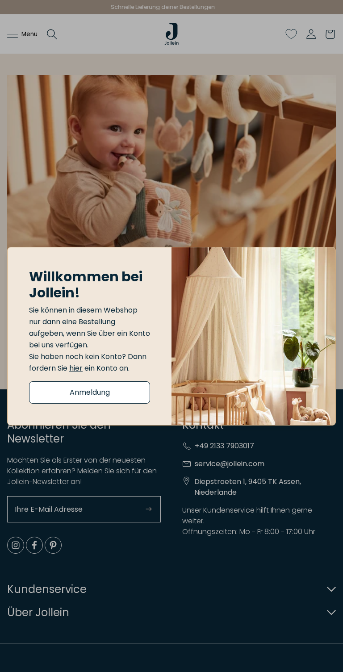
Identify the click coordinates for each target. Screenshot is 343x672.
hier (76, 368)
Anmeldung (90, 392)
